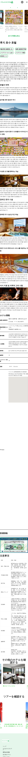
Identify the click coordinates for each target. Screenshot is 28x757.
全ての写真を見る (14, 36)
